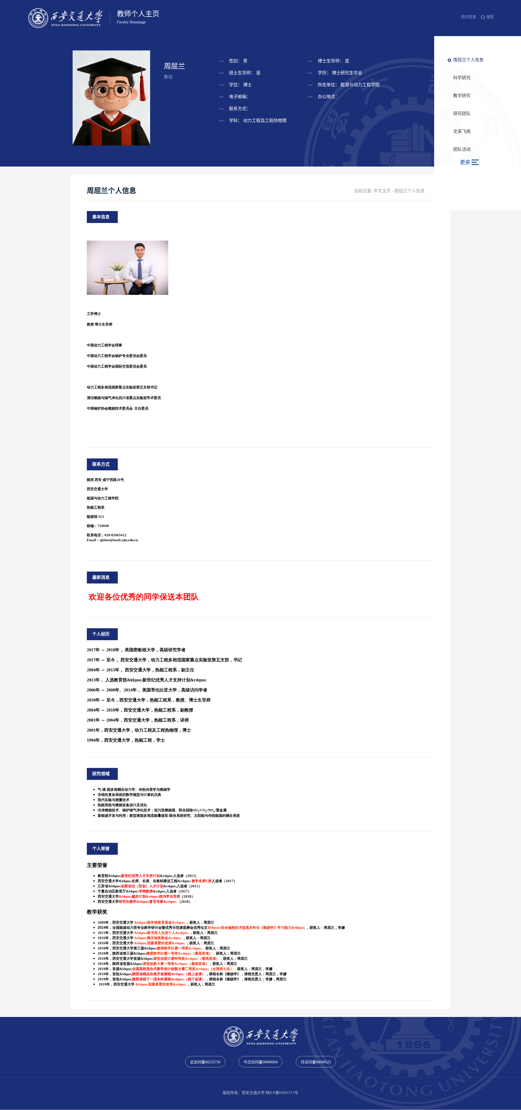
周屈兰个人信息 (468, 60)
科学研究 (462, 77)
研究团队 (462, 113)
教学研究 (462, 95)
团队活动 (462, 149)
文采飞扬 (462, 131)
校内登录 (468, 17)
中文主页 (382, 191)
